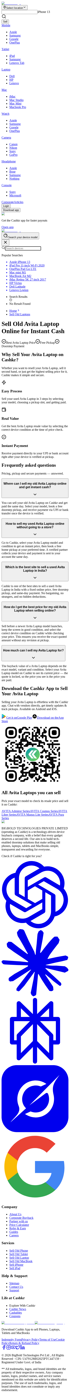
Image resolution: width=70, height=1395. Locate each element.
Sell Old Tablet (18, 1254)
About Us (15, 1214)
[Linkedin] (22, 1348)
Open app (8, 227)
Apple (13, 32)
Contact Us (16, 1286)
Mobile (6, 25)
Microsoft (15, 195)
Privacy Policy (30, 1339)
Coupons (14, 1316)
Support (14, 1290)
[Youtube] (13, 1348)
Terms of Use (47, 1339)
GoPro (13, 154)
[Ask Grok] (35, 1131)
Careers (14, 1235)
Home (13, 310)
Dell (12, 76)
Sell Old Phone (18, 1250)
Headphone (9, 161)
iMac (12, 96)
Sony (12, 151)
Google (13, 39)
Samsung (15, 35)
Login (6, 206)
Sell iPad (14, 1268)
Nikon (13, 147)
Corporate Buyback (21, 1217)
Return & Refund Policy (24, 1343)
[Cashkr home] (11, 230)
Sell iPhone (16, 1264)
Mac (4, 90)
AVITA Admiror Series (16, 811)
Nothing (14, 178)
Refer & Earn (17, 1228)
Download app (11, 210)
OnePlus (14, 42)
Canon (13, 144)
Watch (5, 113)
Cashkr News (17, 1309)
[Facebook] (4, 1348)
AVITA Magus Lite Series (32, 814)
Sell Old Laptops (19, 314)
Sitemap (14, 1283)
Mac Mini (15, 103)
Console (7, 185)
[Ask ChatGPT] (35, 927)
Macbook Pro (17, 107)
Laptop (6, 69)
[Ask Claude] (35, 995)
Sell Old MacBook (20, 1261)
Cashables (15, 1312)
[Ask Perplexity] (35, 1063)
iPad (12, 55)
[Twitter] (18, 1348)
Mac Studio (16, 100)
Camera (6, 137)
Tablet (5, 49)
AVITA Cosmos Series (44, 811)
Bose (12, 171)
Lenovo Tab (16, 63)
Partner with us (18, 1221)
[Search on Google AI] (35, 1199)
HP (11, 79)
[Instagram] (8, 1348)
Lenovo (14, 83)
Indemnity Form (11, 1339)
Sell (5, 21)
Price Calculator (19, 1224)
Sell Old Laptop (19, 1257)
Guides (13, 1232)
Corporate (8, 202)
